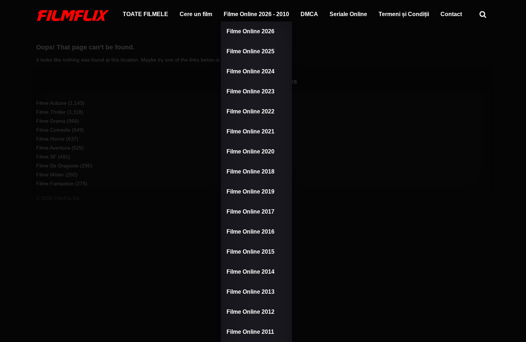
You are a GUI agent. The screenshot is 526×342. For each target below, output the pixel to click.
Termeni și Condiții (404, 14)
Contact (451, 14)
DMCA (309, 14)
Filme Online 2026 (250, 31)
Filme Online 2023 (250, 91)
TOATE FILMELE (145, 14)
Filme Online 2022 (250, 111)
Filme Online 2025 (250, 51)
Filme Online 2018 (250, 171)
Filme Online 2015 (250, 252)
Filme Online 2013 (250, 292)
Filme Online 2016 (250, 232)
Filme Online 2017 (250, 212)
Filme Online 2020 (250, 151)
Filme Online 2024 (250, 71)
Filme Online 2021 (250, 131)
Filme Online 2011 (250, 332)
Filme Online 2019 (250, 192)
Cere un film (196, 14)
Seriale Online (348, 14)
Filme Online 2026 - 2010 (256, 14)
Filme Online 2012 (250, 312)
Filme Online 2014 (250, 272)
